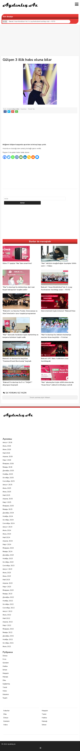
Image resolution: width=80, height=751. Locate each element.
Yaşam (5, 698)
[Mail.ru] (17, 157)
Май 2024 (6, 537)
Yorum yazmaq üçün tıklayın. (40, 397)
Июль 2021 (7, 646)
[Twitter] (9, 157)
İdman (5, 670)
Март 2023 (7, 587)
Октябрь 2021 (8, 643)
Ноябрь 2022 (8, 601)
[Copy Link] (29, 157)
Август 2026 (7, 442)
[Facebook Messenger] (37, 157)
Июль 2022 (7, 615)
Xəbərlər (6, 694)
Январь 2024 (7, 551)
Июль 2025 (7, 488)
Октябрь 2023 (8, 562)
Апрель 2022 (8, 622)
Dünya (5, 656)
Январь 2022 (7, 632)
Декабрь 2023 (8, 555)
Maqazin (6, 673)
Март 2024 (7, 544)
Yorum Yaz (31, 109)
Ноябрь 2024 (8, 516)
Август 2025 (7, 485)
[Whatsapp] (13, 157)
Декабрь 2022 (8, 597)
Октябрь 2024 (8, 520)
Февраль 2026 (8, 464)
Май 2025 (6, 495)
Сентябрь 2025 (8, 481)
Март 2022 (7, 625)
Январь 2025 (7, 509)
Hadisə (5, 666)
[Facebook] (4, 157)
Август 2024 (7, 527)
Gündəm (6, 663)
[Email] (21, 157)
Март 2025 (7, 502)
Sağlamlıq (6, 684)
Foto (4, 659)
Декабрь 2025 (8, 471)
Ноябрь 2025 (8, 474)
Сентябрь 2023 (8, 566)
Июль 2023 (7, 573)
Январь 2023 (7, 594)
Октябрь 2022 (8, 604)
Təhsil (5, 687)
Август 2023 (7, 569)
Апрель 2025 (8, 499)
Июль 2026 (7, 446)
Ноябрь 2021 (8, 639)
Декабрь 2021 (8, 636)
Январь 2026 (7, 467)
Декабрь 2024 (8, 513)
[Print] (33, 157)
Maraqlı (5, 677)
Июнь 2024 (7, 534)
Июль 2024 (7, 530)
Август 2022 (7, 611)
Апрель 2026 (8, 456)
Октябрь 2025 (8, 478)
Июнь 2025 (7, 492)
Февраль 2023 (8, 590)
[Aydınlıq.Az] (20, 9)
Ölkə (4, 680)
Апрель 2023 (8, 583)
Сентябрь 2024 (8, 523)
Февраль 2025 (8, 506)
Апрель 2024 (8, 541)
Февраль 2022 (8, 629)
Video (5, 691)
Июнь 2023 (7, 576)
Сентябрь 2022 (8, 608)
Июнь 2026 (7, 449)
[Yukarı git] (76, 747)
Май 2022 (6, 618)
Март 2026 (7, 460)
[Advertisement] (40, 40)
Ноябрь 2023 (8, 559)
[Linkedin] (25, 157)
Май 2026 (6, 453)
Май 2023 (6, 580)
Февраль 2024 (8, 548)
